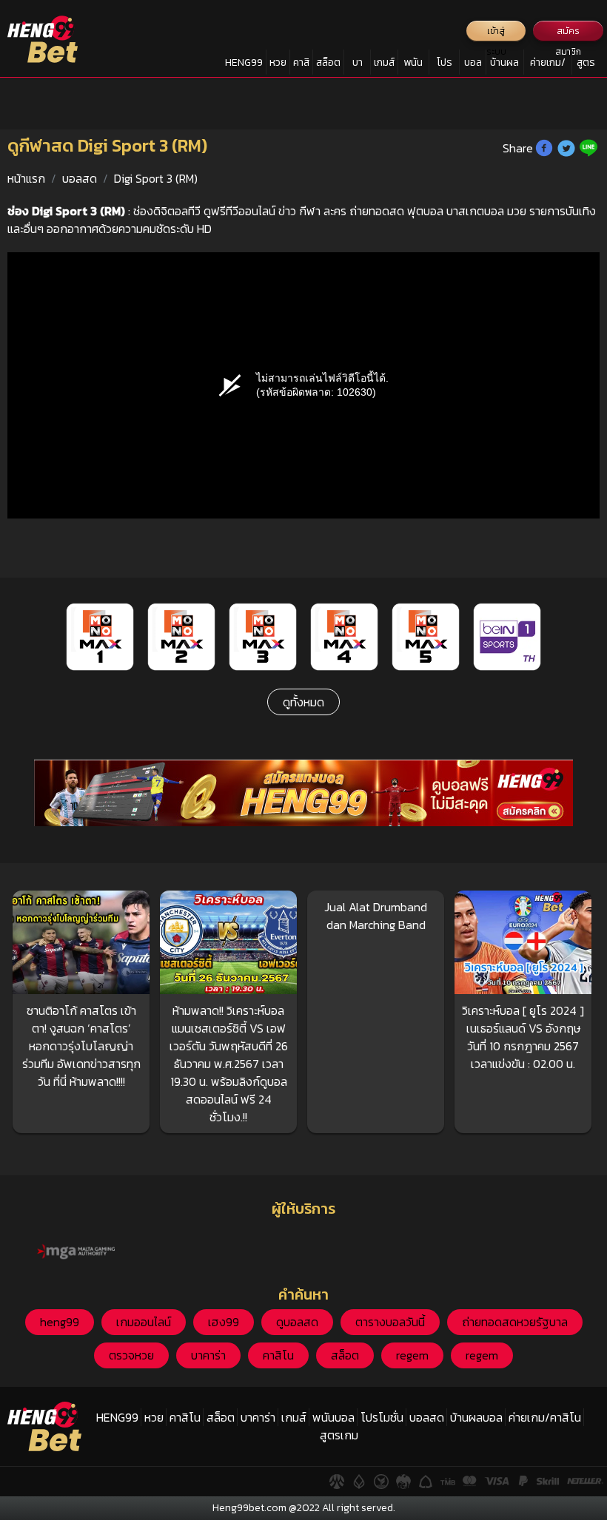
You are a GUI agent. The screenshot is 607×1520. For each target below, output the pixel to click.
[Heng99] (42, 39)
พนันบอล (413, 65)
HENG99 (244, 62)
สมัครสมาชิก (568, 32)
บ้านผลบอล (504, 65)
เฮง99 (223, 1322)
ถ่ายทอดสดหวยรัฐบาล (515, 1322)
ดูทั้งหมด (303, 702)
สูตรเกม (586, 65)
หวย (277, 62)
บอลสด (473, 65)
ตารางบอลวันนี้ (390, 1322)
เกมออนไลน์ (143, 1322)
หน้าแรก (26, 178)
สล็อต (328, 62)
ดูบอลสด (297, 1322)
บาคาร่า (357, 65)
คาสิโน (301, 65)
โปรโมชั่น (444, 65)
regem (412, 1355)
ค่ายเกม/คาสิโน (548, 65)
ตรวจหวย (131, 1355)
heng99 (59, 1322)
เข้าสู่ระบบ (496, 32)
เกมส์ (384, 62)
